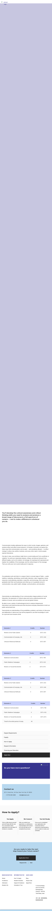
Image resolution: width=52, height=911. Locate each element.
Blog (27, 878)
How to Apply (8, 741)
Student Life (5, 885)
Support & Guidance (19, 883)
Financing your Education (11, 750)
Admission (4, 883)
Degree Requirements (10, 733)
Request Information (10, 746)
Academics (5, 880)
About (3, 878)
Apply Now (7, 755)
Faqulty (6, 737)
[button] (41, 2)
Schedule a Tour (18, 885)
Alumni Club (29, 880)
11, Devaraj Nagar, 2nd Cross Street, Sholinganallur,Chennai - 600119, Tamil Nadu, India (40, 889)
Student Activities (18, 880)
